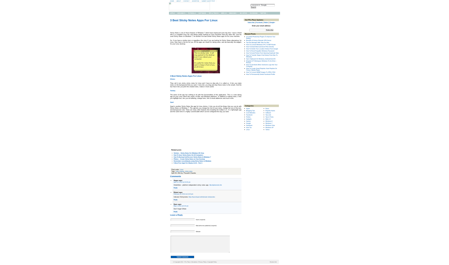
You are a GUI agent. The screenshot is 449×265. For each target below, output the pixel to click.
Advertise (195, 1)
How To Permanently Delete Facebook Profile (260, 74)
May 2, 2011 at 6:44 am (181, 206)
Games (248, 121)
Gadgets (249, 119)
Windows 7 (233, 13)
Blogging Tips (250, 111)
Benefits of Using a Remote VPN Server (258, 40)
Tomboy (172, 91)
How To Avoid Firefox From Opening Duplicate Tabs (262, 53)
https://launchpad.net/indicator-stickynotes (201, 197)
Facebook (254, 13)
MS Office (243, 13)
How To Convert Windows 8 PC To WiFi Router (261, 44)
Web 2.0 (224, 13)
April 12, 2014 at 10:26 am (182, 182)
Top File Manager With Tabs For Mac (257, 42)
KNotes (172, 79)
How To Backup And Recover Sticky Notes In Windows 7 (192, 157)
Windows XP (269, 127)
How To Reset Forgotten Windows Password (260, 51)
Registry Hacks (270, 111)
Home (172, 1)
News (267, 108)
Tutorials (192, 13)
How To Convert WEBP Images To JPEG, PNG (260, 72)
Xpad (172, 102)
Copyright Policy (212, 262)
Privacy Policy (202, 262)
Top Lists (268, 115)
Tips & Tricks (214, 13)
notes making (180, 171)
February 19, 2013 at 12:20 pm (183, 194)
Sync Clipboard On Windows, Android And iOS (260, 59)
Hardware (249, 125)
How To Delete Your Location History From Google (262, 49)
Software (202, 13)
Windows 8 (268, 121)
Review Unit (273, 262)
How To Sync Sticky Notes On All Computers (188, 155)
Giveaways (181, 13)
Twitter (263, 13)
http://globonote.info (215, 185)
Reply (175, 188)
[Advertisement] (205, 27)
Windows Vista (270, 125)
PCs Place (187, 262)
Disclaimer (194, 262)
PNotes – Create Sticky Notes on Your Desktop (189, 159)
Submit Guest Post (208, 1)
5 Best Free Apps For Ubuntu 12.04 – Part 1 (188, 163)
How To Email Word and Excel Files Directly (260, 47)
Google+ (272, 22)
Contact (186, 1)
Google (248, 123)
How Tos (249, 127)
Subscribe (251, 22)
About (178, 1)
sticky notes (188, 171)
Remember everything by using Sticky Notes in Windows (192, 161)
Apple (172, 13)
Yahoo (267, 129)
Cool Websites (250, 113)
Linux (181, 169)
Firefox (248, 117)
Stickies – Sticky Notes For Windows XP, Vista (189, 153)
